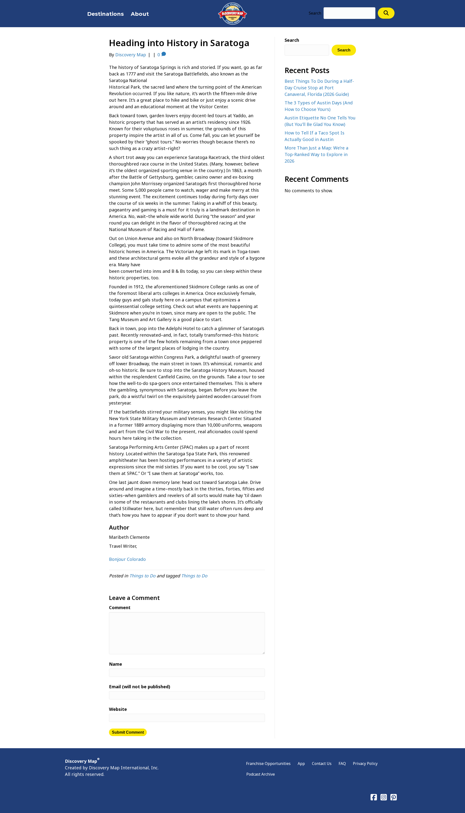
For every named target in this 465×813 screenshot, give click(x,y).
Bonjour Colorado (127, 559)
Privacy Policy (365, 763)
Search (315, 13)
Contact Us (322, 763)
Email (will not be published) (139, 686)
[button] (386, 13)
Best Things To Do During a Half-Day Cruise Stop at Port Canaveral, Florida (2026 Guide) (319, 87)
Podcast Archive (260, 774)
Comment (120, 607)
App (301, 763)
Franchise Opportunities (268, 763)
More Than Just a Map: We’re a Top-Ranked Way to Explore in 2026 (316, 154)
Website (118, 709)
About (140, 14)
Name (115, 664)
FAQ (342, 763)
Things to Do (142, 576)
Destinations (105, 14)
